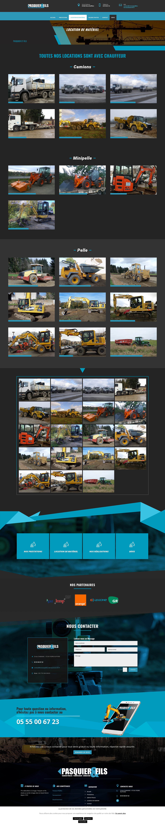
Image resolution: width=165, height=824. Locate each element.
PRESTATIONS (63, 17)
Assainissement (57, 799)
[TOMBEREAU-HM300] (66, 423)
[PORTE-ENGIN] (130, 400)
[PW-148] (66, 492)
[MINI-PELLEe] (34, 446)
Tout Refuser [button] (88, 818)
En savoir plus (120, 813)
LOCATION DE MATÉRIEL (78, 17)
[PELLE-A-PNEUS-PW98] (34, 492)
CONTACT (105, 17)
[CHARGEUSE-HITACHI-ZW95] (130, 423)
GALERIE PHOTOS (93, 17)
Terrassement (57, 795)
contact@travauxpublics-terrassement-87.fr (131, 6)
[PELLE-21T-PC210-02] (98, 469)
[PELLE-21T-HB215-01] (66, 469)
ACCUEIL (53, 17)
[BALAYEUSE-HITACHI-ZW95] (98, 423)
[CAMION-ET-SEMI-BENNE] (66, 400)
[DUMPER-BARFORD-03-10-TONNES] (130, 446)
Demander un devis (82, 752)
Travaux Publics (57, 791)
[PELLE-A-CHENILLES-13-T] (130, 469)
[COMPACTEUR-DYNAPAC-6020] (98, 446)
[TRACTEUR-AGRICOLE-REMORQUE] (98, 492)
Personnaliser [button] (82, 821)
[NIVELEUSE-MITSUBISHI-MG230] (34, 469)
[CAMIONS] (98, 400)
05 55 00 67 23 (37, 722)
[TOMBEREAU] (34, 423)
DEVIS (113, 17)
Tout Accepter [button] (78, 818)
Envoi (133, 670)
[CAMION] (34, 400)
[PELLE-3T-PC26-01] (66, 446)
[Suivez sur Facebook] (117, 800)
